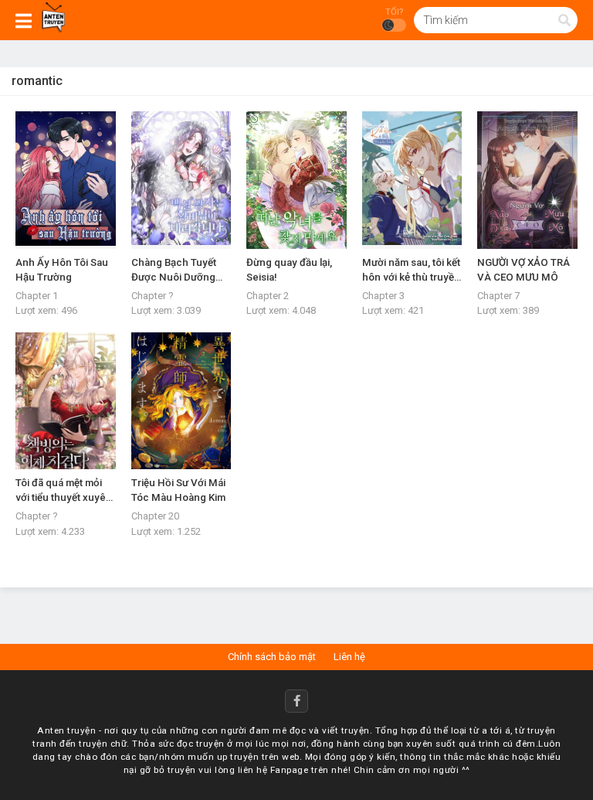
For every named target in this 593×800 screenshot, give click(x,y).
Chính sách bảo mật (272, 656)
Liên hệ (349, 656)
